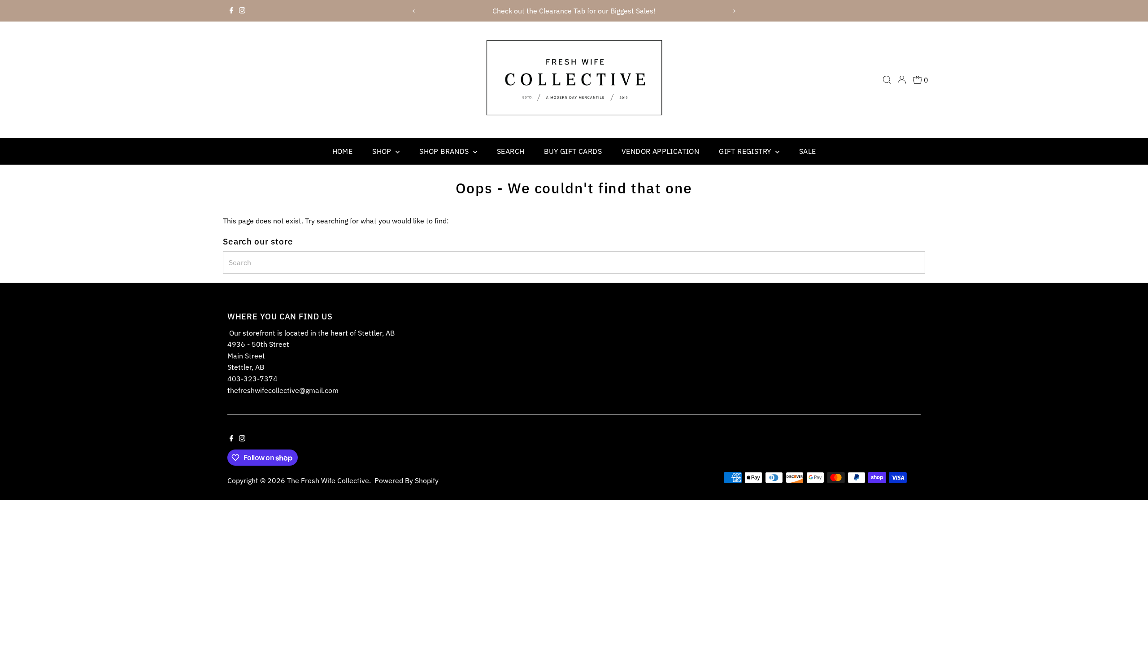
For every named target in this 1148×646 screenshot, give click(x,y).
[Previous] (414, 11)
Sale (807, 151)
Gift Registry (746, 151)
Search (510, 151)
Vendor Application (660, 151)
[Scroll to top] (1130, 621)
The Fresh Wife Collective (328, 480)
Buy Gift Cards (573, 151)
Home (342, 151)
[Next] (734, 11)
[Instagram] (242, 11)
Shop (382, 151)
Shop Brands (445, 151)
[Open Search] (887, 80)
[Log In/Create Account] (902, 80)
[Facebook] (231, 11)
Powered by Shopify (406, 480)
